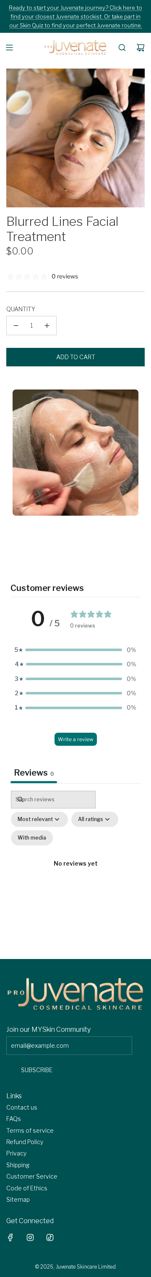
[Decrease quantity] (16, 325)
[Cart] (140, 47)
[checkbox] (32, 837)
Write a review (76, 739)
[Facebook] (10, 1237)
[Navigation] (9, 47)
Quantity (20, 309)
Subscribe (36, 1069)
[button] (75, 649)
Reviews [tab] (34, 773)
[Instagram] (30, 1237)
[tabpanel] (75, 872)
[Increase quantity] (47, 325)
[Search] (122, 47)
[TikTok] (50, 1237)
